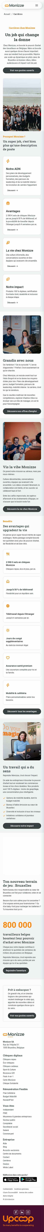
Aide (5, 1143)
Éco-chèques (8, 1063)
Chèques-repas (9, 1059)
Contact (6, 1157)
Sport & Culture (9, 1069)
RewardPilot (8, 1100)
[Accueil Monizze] (13, 1035)
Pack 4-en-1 (8, 1076)
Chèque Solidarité (10, 1083)
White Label (8, 1167)
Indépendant (8, 1110)
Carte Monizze (9, 1080)
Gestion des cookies (26, 1192)
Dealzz (6, 1164)
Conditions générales (21, 1189)
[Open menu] (36, 5)
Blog (5, 1147)
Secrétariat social (10, 1127)
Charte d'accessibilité (10, 1192)
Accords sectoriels (11, 1150)
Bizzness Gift (9, 1073)
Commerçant (8, 1134)
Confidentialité (8, 1189)
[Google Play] (28, 1179)
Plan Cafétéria (9, 1093)
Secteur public (9, 1120)
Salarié (6, 1130)
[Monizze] (14, 5)
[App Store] (11, 1179)
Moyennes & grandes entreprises (17, 1116)
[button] (22, 70)
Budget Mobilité (10, 1096)
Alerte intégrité (8, 1196)
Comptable (7, 1123)
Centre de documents (12, 1154)
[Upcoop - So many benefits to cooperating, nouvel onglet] (22, 1221)
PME (5, 1113)
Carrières (7, 1160)
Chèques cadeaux (10, 1066)
